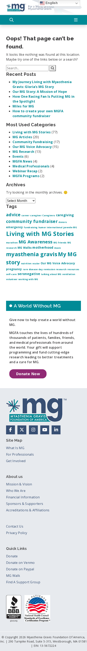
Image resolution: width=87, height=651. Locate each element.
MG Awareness (36, 242)
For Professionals (20, 454)
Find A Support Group (23, 582)
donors (62, 222)
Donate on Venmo (20, 562)
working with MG (28, 279)
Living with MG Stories (32, 132)
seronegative (29, 274)
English (51, 3)
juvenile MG (70, 227)
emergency (14, 227)
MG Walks (25, 247)
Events (18, 156)
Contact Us (14, 526)
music (57, 247)
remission (49, 269)
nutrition (26, 263)
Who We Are (15, 490)
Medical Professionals (31, 166)
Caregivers (48, 215)
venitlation (68, 274)
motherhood (42, 247)
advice (13, 214)
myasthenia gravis (31, 254)
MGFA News (22, 161)
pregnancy (14, 269)
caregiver (35, 215)
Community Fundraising (33, 142)
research (61, 269)
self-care (11, 274)
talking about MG (51, 274)
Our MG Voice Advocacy (32, 147)
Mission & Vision (19, 484)
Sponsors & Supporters (24, 503)
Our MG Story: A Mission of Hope (40, 91)
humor (42, 227)
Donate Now (28, 373)
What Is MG (15, 448)
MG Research (23, 151)
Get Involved (16, 461)
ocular (36, 263)
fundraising (30, 227)
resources (73, 269)
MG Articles (22, 137)
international (54, 227)
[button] (11, 20)
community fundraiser (32, 221)
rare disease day (33, 269)
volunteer (12, 279)
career (25, 215)
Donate (12, 556)
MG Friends (60, 242)
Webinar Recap (25, 171)
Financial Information (23, 497)
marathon (12, 242)
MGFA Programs (26, 176)
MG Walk (13, 575)
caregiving (65, 215)
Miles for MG (23, 106)
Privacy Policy (16, 533)
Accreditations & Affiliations (28, 510)
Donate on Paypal (20, 569)
